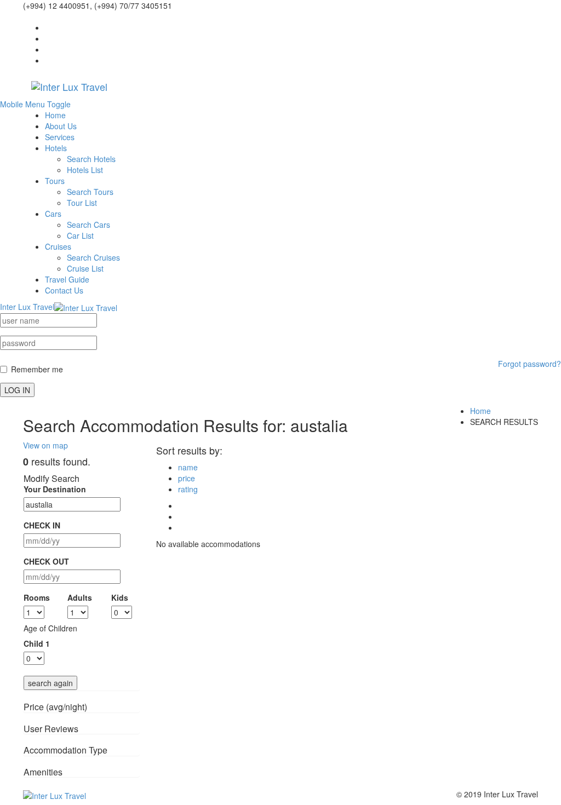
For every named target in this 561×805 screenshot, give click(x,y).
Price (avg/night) (55, 706)
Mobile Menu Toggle (35, 104)
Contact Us (64, 290)
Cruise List (85, 268)
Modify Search (51, 478)
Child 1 (37, 643)
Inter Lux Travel (27, 306)
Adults (79, 597)
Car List (80, 235)
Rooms (37, 597)
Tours (55, 180)
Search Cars (88, 224)
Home (55, 115)
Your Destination (55, 489)
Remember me (37, 369)
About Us (61, 125)
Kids (119, 597)
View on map (45, 445)
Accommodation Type (65, 750)
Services (60, 136)
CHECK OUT (46, 561)
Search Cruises (93, 257)
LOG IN (17, 389)
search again (50, 682)
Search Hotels (91, 158)
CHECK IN (42, 525)
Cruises (58, 246)
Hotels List (85, 169)
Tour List (82, 202)
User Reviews (51, 728)
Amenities (43, 772)
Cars (53, 213)
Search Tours (90, 191)
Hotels (56, 147)
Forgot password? (529, 363)
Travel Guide (67, 279)
